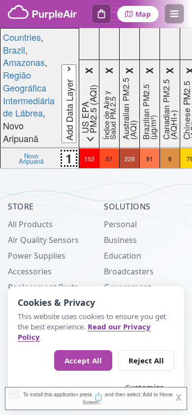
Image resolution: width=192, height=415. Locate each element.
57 (109, 158)
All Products (30, 224)
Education (122, 255)
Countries (22, 36)
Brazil (14, 49)
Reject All (146, 360)
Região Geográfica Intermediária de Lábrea (29, 93)
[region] (96, 98)
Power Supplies (36, 255)
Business (120, 240)
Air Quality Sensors (43, 240)
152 (89, 158)
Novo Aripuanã (31, 158)
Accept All (83, 360)
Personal (120, 224)
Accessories (30, 271)
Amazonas (24, 62)
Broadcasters (129, 271)
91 (149, 158)
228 (130, 158)
